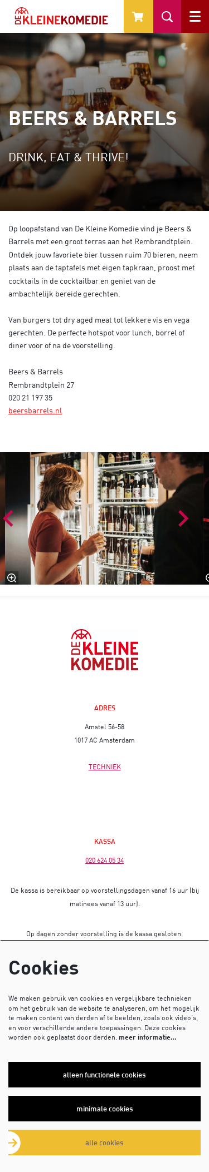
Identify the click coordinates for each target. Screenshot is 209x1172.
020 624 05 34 (104, 860)
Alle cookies (104, 1142)
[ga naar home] (61, 16)
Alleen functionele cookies (104, 1074)
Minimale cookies (104, 1108)
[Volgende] (184, 518)
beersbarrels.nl (35, 410)
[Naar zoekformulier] (167, 16)
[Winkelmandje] (139, 16)
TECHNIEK (105, 767)
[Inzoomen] (12, 578)
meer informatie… (147, 1037)
